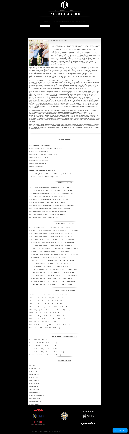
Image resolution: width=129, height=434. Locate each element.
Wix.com (58, 431)
